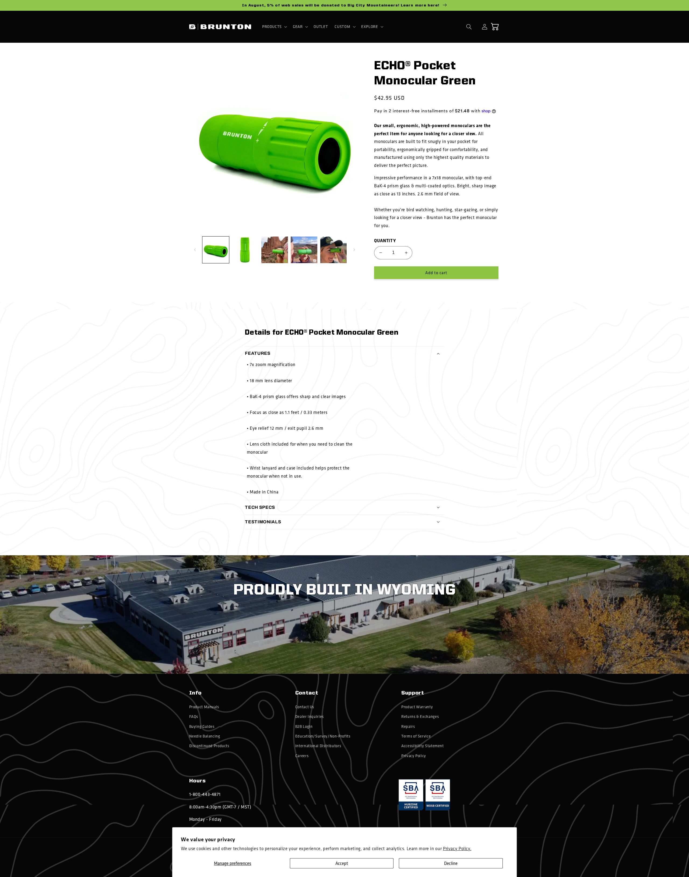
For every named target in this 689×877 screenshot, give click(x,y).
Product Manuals (204, 706)
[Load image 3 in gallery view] (274, 250)
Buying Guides (202, 726)
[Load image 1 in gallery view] (215, 250)
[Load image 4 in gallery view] (304, 250)
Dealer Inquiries (309, 716)
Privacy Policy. (457, 848)
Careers (301, 755)
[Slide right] (354, 250)
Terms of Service (416, 736)
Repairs (408, 726)
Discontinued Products (209, 745)
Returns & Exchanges (420, 716)
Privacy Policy (413, 755)
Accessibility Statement (422, 745)
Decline (451, 863)
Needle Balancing (204, 736)
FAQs (193, 716)
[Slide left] (195, 250)
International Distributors (318, 745)
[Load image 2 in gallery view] (245, 250)
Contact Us (304, 706)
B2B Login (304, 726)
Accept (341, 863)
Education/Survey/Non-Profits (322, 736)
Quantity (385, 240)
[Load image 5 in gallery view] (333, 250)
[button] (274, 27)
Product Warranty (417, 706)
